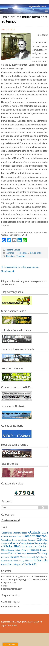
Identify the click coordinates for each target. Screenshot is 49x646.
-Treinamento (25, 557)
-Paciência (17, 550)
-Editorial (13, 543)
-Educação (24, 543)
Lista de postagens (11, 602)
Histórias (9, 256)
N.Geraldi (39, 560)
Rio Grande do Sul (10, 606)
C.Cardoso (40, 557)
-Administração (20, 532)
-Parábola (34, 549)
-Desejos (4, 543)
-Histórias (10, 253)
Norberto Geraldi (13, 250)
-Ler (35, 546)
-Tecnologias (22, 253)
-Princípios (14, 553)
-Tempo (6, 557)
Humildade (6, 271)
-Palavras (24, 550)
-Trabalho (14, 556)
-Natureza (10, 550)
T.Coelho (27, 564)
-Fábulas (7, 546)
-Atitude (34, 532)
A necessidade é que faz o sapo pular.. (21, 267)
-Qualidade (31, 553)
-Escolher (33, 543)
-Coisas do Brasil (15, 536)
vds (34, 564)
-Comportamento (34, 536)
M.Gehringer (21, 561)
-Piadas (42, 550)
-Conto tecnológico (19, 540)
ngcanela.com (8, 621)
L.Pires (14, 561)
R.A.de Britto (35, 253)
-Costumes (31, 540)
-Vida (33, 557)
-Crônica (41, 539)
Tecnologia (20, 256)
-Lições (42, 546)
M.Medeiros (29, 561)
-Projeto (23, 553)
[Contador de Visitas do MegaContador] (24, 495)
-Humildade (28, 547)
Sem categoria (15, 564)
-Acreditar (6, 532)
